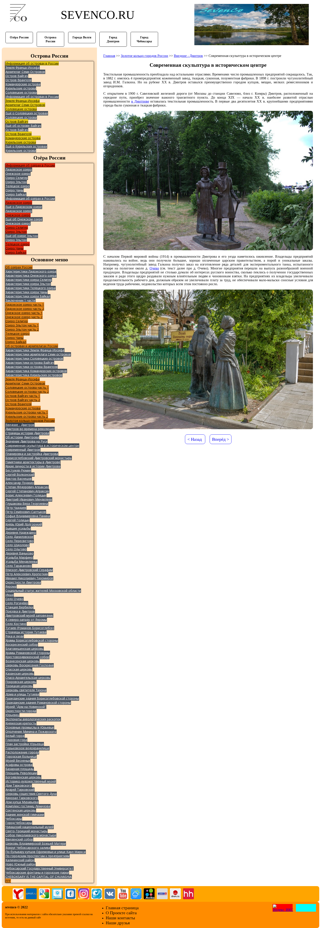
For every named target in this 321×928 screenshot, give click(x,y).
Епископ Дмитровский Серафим (29, 570)
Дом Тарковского (18, 785)
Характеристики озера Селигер (28, 280)
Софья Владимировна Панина (27, 516)
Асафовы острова (18, 765)
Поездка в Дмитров (20, 611)
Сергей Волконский (19, 474)
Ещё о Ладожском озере (23, 207)
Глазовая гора (16, 740)
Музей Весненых (17, 760)
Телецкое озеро (17, 186)
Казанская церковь (19, 673)
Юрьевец (12, 715)
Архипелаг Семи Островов (25, 72)
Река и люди (14, 636)
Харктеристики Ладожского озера (30, 271)
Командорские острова (22, 84)
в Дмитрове (140, 101)
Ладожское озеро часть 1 (24, 304)
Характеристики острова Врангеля (31, 367)
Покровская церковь (20, 682)
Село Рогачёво (16, 603)
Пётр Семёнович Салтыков (25, 512)
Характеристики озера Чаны (26, 292)
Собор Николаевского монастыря (30, 835)
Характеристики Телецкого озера (30, 288)
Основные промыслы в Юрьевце (29, 727)
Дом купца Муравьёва (21, 802)
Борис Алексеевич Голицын (25, 495)
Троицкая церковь (19, 686)
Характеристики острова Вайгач (29, 362)
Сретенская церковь (20, 810)
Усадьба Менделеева (21, 561)
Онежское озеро (17, 174)
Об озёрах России (18, 267)
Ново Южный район (20, 864)
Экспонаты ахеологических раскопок (33, 719)
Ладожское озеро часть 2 (24, 309)
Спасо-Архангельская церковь (27, 678)
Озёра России (19, 37)
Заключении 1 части (20, 300)
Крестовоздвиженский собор (27, 657)
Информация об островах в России (32, 63)
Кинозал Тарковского (21, 798)
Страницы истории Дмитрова (27, 433)
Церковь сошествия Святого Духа (31, 794)
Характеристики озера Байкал (27, 296)
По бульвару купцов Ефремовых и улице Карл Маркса (45, 852)
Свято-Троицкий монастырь (26, 831)
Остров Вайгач (16, 76)
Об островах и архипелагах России (31, 346)
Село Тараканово (18, 566)
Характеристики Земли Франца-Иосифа (34, 350)
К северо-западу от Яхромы (26, 620)
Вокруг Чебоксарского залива (27, 848)
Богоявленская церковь (23, 777)
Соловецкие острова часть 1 (27, 387)
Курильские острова (20, 88)
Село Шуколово (17, 545)
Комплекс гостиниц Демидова (27, 806)
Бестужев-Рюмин (18, 470)
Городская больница (20, 756)
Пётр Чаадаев (15, 508)
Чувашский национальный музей (29, 827)
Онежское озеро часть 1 (23, 313)
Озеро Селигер (16, 178)
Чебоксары (13, 819)
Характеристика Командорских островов (36, 371)
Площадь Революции (21, 773)
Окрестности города (20, 711)
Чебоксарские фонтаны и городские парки (37, 872)
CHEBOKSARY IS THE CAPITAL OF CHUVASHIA (38, 877)
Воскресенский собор (21, 644)
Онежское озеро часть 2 (23, 317)
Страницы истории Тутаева (25, 632)
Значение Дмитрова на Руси (26, 441)
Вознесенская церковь (22, 661)
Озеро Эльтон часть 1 (22, 325)
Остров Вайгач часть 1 (22, 396)
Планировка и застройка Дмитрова (31, 454)
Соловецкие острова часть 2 (27, 391)
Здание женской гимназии (24, 814)
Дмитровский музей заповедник (29, 615)
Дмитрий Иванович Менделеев (28, 499)
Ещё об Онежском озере (23, 219)
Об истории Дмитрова (22, 437)
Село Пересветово (19, 541)
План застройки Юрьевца (24, 744)
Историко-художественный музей (30, 781)
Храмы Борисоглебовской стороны (31, 640)
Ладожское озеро (18, 169)
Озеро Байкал (15, 194)
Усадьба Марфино (19, 557)
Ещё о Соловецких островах (26, 113)
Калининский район (19, 860)
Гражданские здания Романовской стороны (38, 702)
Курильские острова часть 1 (26, 412)
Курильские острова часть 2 (26, 416)
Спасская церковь (18, 669)
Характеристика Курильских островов (33, 375)
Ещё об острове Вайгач (23, 126)
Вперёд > (220, 439)
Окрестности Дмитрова (23, 582)
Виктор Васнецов (18, 479)
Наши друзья (118, 922)
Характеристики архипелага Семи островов (38, 354)
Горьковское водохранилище (27, 748)
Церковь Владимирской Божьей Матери (35, 843)
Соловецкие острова (21, 92)
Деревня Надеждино (20, 532)
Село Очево (14, 599)
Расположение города (22, 752)
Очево (154, 268)
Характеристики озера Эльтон (28, 284)
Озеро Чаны (14, 190)
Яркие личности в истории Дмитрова (32, 466)
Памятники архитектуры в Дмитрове (32, 462)
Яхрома (10, 586)
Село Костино (15, 624)
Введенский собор (19, 839)
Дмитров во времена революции (29, 429)
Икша (9, 595)
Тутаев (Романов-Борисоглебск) (29, 628)
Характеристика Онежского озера (30, 275)
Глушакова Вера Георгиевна (26, 503)
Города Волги (81, 37)
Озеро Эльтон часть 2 (22, 329)
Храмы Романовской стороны (27, 653)
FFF (8, 881)
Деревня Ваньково (19, 553)
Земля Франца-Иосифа (22, 67)
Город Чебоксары (18, 823)
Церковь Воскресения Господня (29, 665)
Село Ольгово (16, 549)
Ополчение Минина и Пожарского (30, 731)
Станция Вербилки (19, 607)
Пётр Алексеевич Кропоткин (26, 574)
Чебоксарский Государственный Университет (39, 868)
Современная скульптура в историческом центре (42, 445)
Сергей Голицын (17, 520)
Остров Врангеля (18, 80)
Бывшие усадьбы (18, 528)
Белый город (14, 736)
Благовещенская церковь (24, 649)
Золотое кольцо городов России (30, 421)
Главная (109, 56)
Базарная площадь (19, 769)
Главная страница (122, 907)
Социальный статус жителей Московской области (43, 590)
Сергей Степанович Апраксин (27, 491)
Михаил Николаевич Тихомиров (29, 578)
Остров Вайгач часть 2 (22, 400)
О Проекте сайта (121, 912)
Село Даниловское (19, 537)
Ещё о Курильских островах (26, 146)
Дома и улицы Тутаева (22, 694)
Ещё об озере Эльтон (21, 236)
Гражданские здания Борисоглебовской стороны (42, 698)
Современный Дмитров (22, 450)
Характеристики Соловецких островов (34, 358)
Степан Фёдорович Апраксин (26, 487)
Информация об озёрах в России (30, 165)
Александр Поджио (19, 483)
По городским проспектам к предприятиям (37, 856)
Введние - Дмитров (19, 425)
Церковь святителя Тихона (25, 690)
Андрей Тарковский (19, 789)
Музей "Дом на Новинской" (25, 707)
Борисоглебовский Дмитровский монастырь (38, 458)
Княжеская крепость (20, 723)
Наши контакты (120, 917)
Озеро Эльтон (16, 182)
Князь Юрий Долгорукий (23, 524)
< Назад (194, 439)
